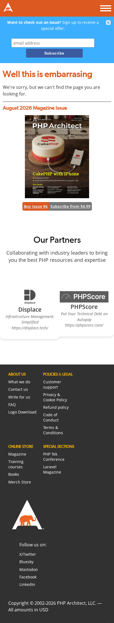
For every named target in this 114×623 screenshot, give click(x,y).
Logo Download (22, 412)
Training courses (16, 464)
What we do (19, 381)
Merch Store (19, 482)
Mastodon (28, 569)
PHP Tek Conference (53, 456)
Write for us (19, 397)
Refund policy (56, 407)
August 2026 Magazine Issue (35, 108)
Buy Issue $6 (36, 206)
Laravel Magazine (52, 469)
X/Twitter (27, 554)
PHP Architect (27, 519)
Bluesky (26, 561)
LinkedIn (27, 584)
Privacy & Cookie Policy (55, 397)
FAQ (12, 404)
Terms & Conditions (53, 430)
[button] (108, 22)
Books (13, 474)
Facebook (28, 577)
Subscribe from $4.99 (70, 206)
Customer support (52, 384)
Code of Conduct (51, 417)
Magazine (17, 454)
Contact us (18, 389)
